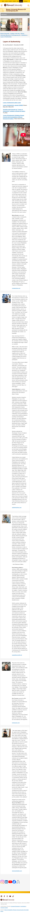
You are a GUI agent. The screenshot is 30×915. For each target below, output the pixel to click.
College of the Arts (15, 33)
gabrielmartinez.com (16, 507)
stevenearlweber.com (17, 870)
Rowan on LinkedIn (1, 896)
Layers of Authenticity (6, 36)
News (3, 1)
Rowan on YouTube (10, 896)
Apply (21, 1)
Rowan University (17, 5)
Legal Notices (23, 906)
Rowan (25, 1)
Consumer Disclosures (15, 906)
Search (28, 6)
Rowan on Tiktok (13, 896)
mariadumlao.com (16, 288)
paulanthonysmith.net (17, 655)
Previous (2, 24)
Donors (14, 1)
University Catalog (4, 907)
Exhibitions (24, 35)
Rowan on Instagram (7, 896)
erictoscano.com (16, 722)
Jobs (18, 1)
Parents (10, 1)
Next (28, 24)
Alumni (6, 1)
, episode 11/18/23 (13, 105)
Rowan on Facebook (4, 896)
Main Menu (4, 14)
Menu (2, 5)
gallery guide (12, 102)
